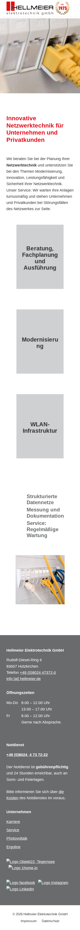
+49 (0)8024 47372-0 (38, 672)
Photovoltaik (16, 838)
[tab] (40, 499)
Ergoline (13, 847)
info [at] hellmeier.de (23, 679)
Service (12, 830)
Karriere (13, 822)
